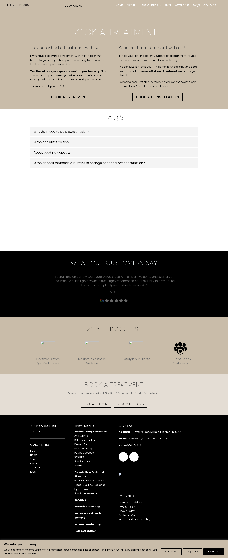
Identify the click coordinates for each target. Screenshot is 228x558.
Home (119, 5)
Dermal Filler (81, 444)
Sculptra (79, 457)
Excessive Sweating (87, 506)
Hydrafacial (81, 489)
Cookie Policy (127, 511)
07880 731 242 (132, 445)
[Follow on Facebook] (134, 457)
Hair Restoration (85, 531)
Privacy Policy (127, 507)
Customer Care (128, 515)
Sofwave (80, 500)
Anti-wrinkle (81, 436)
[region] (114, 549)
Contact (209, 5)
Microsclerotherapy (87, 524)
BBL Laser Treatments (87, 440)
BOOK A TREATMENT (69, 97)
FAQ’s (196, 5)
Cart (221, 6)
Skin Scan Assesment (87, 493)
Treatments (150, 5)
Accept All (214, 551)
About (131, 5)
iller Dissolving (83, 448)
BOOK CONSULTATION (130, 404)
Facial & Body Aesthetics (90, 431)
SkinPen (78, 465)
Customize (171, 551)
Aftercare (182, 5)
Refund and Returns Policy (134, 519)
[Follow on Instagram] (123, 457)
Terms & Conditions (130, 502)
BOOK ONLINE (73, 5)
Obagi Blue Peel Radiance (89, 485)
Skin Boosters (82, 461)
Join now (35, 431)
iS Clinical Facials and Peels (90, 480)
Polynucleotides (84, 453)
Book (33, 450)
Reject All (192, 551)
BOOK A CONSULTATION (157, 97)
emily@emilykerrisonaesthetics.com (148, 438)
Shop (168, 5)
